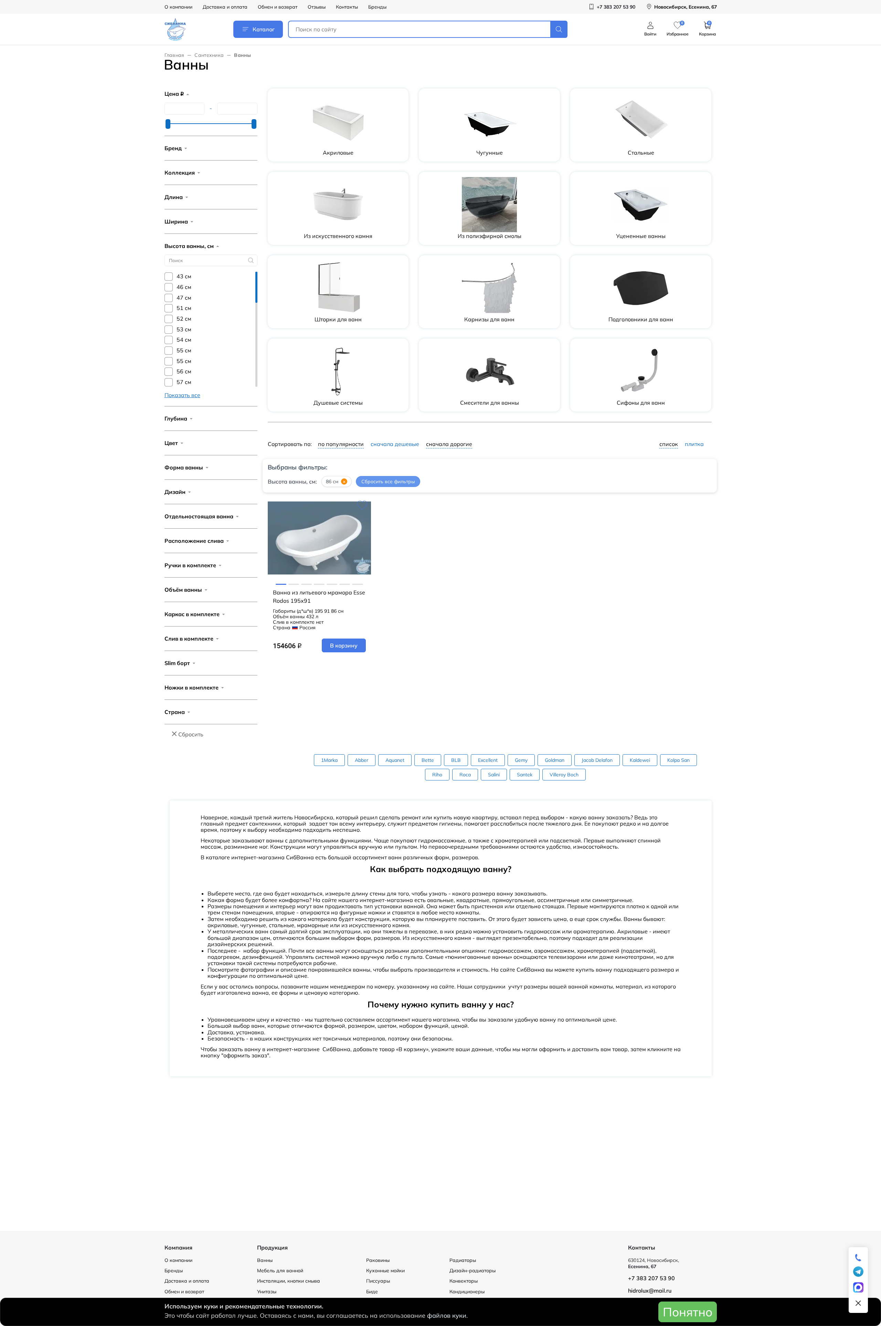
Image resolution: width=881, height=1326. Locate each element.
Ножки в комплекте (191, 687)
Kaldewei (640, 760)
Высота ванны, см (189, 245)
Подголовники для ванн (640, 319)
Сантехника (209, 55)
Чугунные (489, 152)
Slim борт (177, 663)
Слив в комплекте (188, 638)
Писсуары (378, 1281)
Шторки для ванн (338, 319)
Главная (174, 55)
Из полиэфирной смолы (489, 235)
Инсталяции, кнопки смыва (288, 1281)
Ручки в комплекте (190, 565)
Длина (173, 197)
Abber (361, 760)
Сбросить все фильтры (388, 482)
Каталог (264, 29)
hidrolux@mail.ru (649, 1290)
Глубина (175, 418)
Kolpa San (678, 760)
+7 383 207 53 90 (651, 1278)
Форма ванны (183, 467)
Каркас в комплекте (192, 614)
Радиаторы (462, 1260)
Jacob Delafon (597, 760)
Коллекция (179, 172)
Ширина (176, 221)
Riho (437, 774)
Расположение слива (194, 540)
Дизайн (174, 491)
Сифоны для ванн (641, 402)
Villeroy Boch (564, 774)
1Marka (329, 760)
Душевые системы (338, 402)
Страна (174, 711)
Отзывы (317, 7)
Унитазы (266, 1291)
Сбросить (190, 734)
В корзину (344, 645)
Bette (428, 760)
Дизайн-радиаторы (472, 1270)
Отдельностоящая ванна (198, 516)
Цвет (171, 442)
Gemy (521, 760)
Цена (174, 93)
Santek (524, 774)
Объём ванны (183, 589)
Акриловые (338, 152)
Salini (494, 774)
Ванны (265, 1260)
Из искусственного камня (338, 235)
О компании (178, 7)
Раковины (378, 1260)
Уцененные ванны (641, 235)
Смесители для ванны (489, 402)
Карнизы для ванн (489, 319)
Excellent (488, 760)
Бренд (173, 148)
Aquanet (394, 760)
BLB (456, 760)
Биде (372, 1291)
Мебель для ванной (280, 1270)
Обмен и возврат (277, 7)
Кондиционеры (467, 1291)
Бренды (377, 7)
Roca (465, 774)
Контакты (347, 7)
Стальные (641, 152)
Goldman (554, 760)
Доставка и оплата (225, 7)
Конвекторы (463, 1281)
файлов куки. (447, 1315)
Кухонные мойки (385, 1270)
